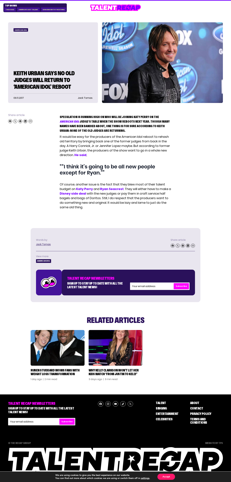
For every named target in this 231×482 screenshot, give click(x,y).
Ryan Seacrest (112, 189)
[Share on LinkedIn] (25, 121)
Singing (161, 408)
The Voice (10, 9)
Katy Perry (84, 189)
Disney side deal (73, 193)
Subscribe (181, 286)
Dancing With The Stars (54, 9)
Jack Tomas (43, 244)
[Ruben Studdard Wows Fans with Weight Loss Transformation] (58, 348)
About (194, 403)
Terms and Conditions (198, 420)
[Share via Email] (30, 121)
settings (145, 478)
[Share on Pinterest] (20, 121)
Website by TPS (214, 442)
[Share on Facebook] (10, 121)
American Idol (21, 30)
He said (80, 155)
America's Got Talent (28, 9)
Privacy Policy (200, 414)
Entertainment (167, 414)
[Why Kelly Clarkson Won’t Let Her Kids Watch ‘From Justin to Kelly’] (116, 348)
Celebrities (164, 419)
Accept (166, 476)
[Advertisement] (203, 164)
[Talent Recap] (115, 7)
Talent (161, 403)
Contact (196, 408)
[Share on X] (15, 121)
